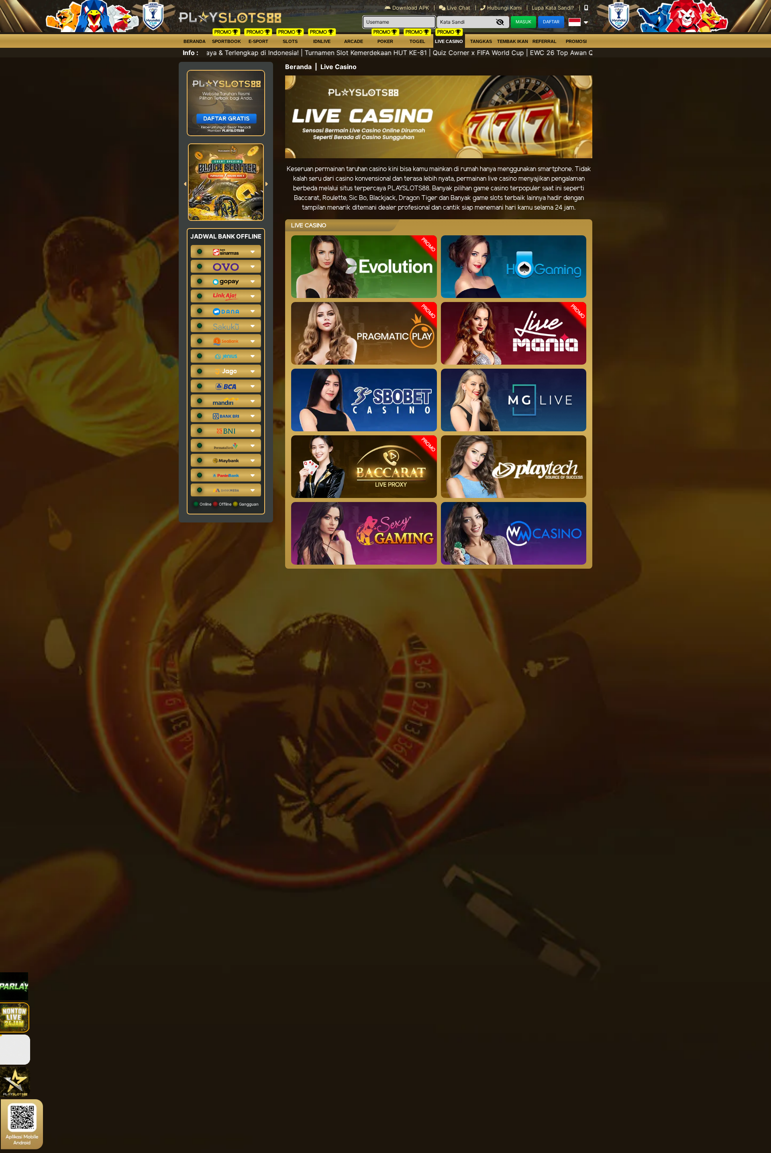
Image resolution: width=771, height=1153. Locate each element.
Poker (385, 41)
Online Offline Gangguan (228, 504)
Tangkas (481, 41)
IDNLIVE (321, 41)
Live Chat (457, 7)
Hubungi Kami (504, 7)
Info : (190, 53)
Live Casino (449, 41)
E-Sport (258, 41)
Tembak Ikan (512, 41)
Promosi (576, 41)
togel (417, 41)
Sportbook (226, 41)
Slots (290, 41)
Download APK (410, 7)
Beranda (195, 41)
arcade (353, 41)
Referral (544, 41)
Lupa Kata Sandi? (554, 7)
